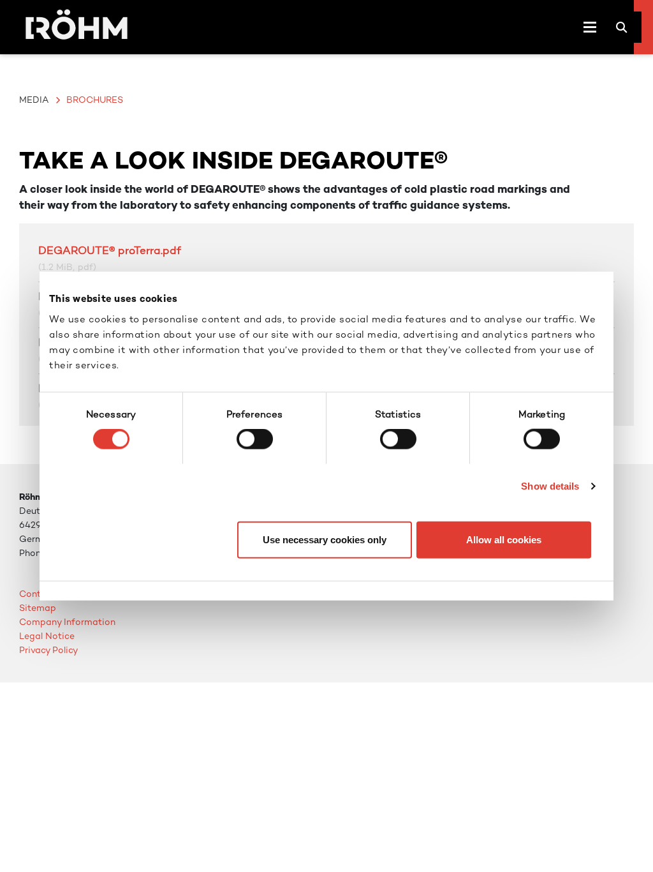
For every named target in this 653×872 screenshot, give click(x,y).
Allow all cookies (503, 539)
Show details (550, 486)
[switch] (255, 439)
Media (33, 99)
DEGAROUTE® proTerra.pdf (109, 250)
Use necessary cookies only (324, 539)
